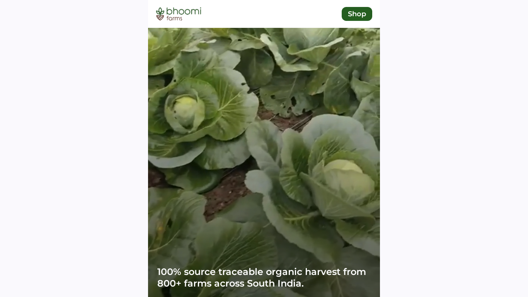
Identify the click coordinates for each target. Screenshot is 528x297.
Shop (357, 14)
